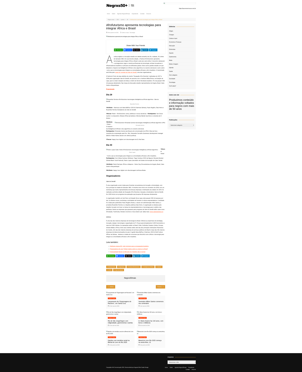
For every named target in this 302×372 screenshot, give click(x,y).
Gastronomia (172, 56)
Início (108, 13)
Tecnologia (132, 32)
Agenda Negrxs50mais (123, 13)
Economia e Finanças (175, 42)
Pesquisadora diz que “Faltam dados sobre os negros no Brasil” (129, 249)
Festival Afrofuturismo (134, 266)
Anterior (112, 286)
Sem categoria (173, 75)
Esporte (171, 53)
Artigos (171, 31)
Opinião (171, 67)
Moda (170, 60)
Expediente (135, 13)
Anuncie (148, 13)
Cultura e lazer (125, 32)
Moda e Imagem (173, 64)
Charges (171, 34)
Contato (142, 13)
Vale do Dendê (119, 270)
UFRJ (109, 270)
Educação (172, 45)
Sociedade (172, 78)
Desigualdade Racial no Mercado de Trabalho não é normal (127, 252)
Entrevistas (172, 49)
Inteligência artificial (148, 266)
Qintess (159, 266)
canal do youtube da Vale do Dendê (126, 72)
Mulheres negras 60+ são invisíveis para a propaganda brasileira (129, 246)
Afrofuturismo (111, 266)
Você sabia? (172, 86)
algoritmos (121, 266)
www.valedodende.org (156, 211)
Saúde (171, 71)
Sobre (113, 13)
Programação (110, 89)
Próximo (159, 286)
